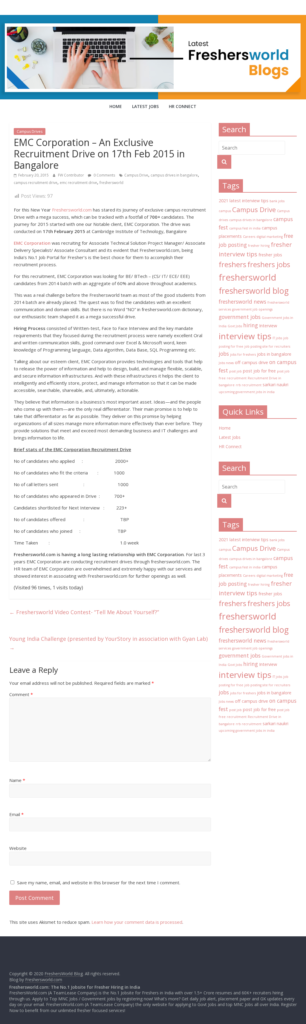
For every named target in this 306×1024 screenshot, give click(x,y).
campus (225, 211)
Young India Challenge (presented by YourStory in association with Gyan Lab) (108, 643)
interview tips (245, 336)
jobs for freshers (243, 354)
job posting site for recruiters (267, 346)
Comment (21, 694)
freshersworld (111, 182)
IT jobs (277, 338)
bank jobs (277, 201)
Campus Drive (136, 175)
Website (18, 848)
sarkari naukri (275, 384)
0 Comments (104, 175)
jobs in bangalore (274, 354)
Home (115, 106)
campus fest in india (245, 228)
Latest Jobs (145, 106)
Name (17, 780)
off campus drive (251, 362)
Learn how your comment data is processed (136, 922)
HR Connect (182, 106)
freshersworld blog (254, 290)
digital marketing (269, 237)
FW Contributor (71, 175)
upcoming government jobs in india (247, 392)
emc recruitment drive (78, 182)
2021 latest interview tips (243, 200)
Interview (268, 325)
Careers (249, 237)
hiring (250, 325)
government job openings (252, 309)
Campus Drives (29, 131)
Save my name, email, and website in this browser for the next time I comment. (98, 882)
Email (16, 814)
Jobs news (226, 363)
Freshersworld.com (72, 210)
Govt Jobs (235, 326)
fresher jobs (270, 255)
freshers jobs (268, 264)
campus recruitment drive (35, 182)
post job (235, 371)
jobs (224, 353)
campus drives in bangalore (174, 175)
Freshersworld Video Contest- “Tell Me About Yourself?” (84, 612)
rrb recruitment (248, 385)
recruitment (237, 378)
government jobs (240, 316)
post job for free (259, 371)
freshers (232, 264)
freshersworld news (242, 301)
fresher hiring (259, 246)
